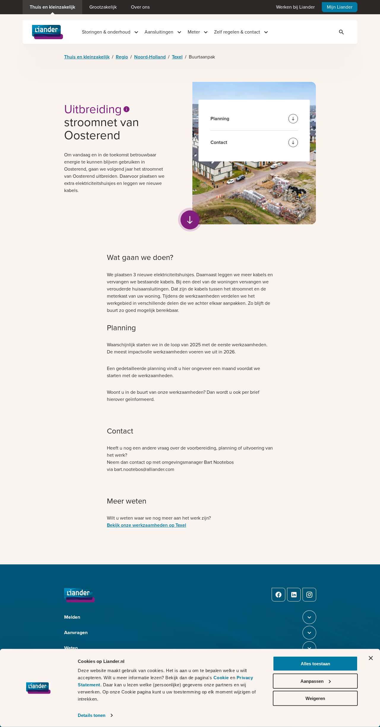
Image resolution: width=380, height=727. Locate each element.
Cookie (221, 677)
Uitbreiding (93, 109)
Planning (219, 118)
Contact (218, 142)
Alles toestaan (315, 663)
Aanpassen (312, 680)
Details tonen (91, 715)
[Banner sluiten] (371, 658)
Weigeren (315, 698)
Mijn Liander (339, 7)
